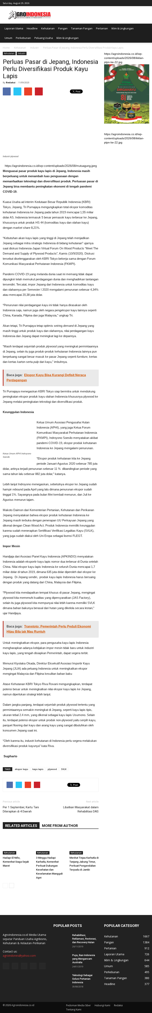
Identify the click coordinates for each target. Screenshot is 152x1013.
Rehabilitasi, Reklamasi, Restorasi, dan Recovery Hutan (84, 939)
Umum (8, 38)
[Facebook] (120, 2)
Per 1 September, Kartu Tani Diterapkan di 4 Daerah (21, 809)
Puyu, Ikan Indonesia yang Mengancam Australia (83, 959)
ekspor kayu (21, 769)
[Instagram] (127, 2)
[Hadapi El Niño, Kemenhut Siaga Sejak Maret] (17, 844)
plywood (52, 769)
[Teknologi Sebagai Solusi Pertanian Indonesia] (61, 979)
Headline (32, 28)
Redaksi (10, 82)
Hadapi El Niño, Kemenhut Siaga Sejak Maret (16, 861)
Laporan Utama (14, 28)
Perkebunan (23, 38)
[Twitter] (133, 2)
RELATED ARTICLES (21, 826)
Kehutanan (48, 28)
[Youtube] (146, 2)
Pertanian (102, 28)
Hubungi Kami (102, 1005)
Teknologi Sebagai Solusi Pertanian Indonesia (82, 979)
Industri (21, 53)
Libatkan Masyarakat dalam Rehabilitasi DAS (81, 809)
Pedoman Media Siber (78, 1005)
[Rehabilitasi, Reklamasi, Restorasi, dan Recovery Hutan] (61, 939)
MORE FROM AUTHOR (60, 826)
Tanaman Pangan (81, 28)
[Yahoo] (140, 2)
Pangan (62, 28)
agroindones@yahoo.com (19, 955)
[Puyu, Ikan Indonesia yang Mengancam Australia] (61, 959)
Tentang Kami (73, 1009)
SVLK (63, 769)
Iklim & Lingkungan (122, 28)
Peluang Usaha (43, 38)
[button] (144, 33)
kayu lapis (37, 769)
